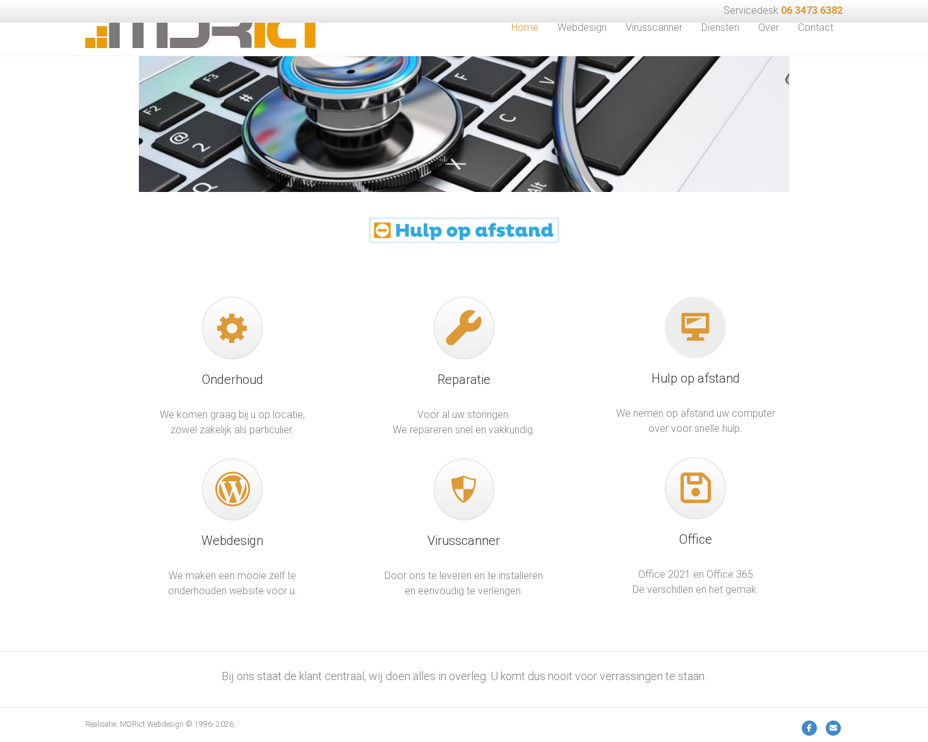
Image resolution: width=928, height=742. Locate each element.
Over (768, 27)
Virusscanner (654, 27)
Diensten (720, 27)
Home (524, 27)
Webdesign (582, 27)
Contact (815, 27)
